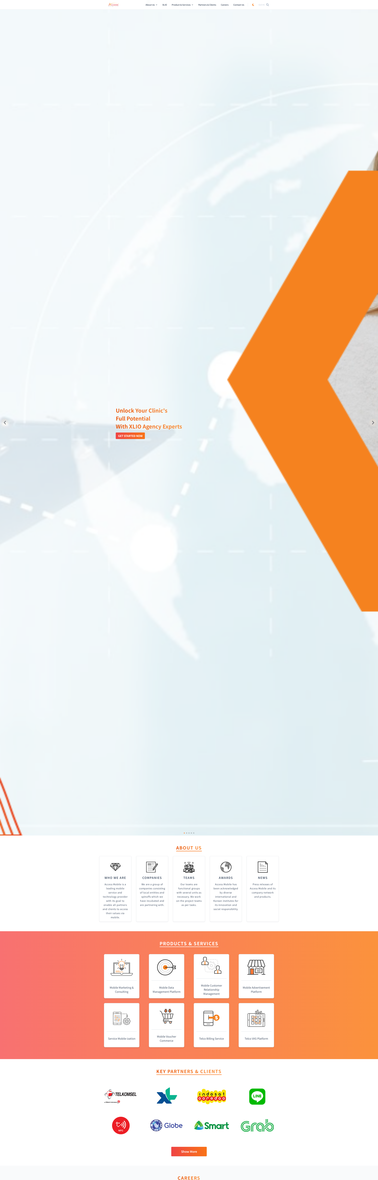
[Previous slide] (5, 422)
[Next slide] (373, 422)
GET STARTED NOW (130, 436)
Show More (189, 1151)
